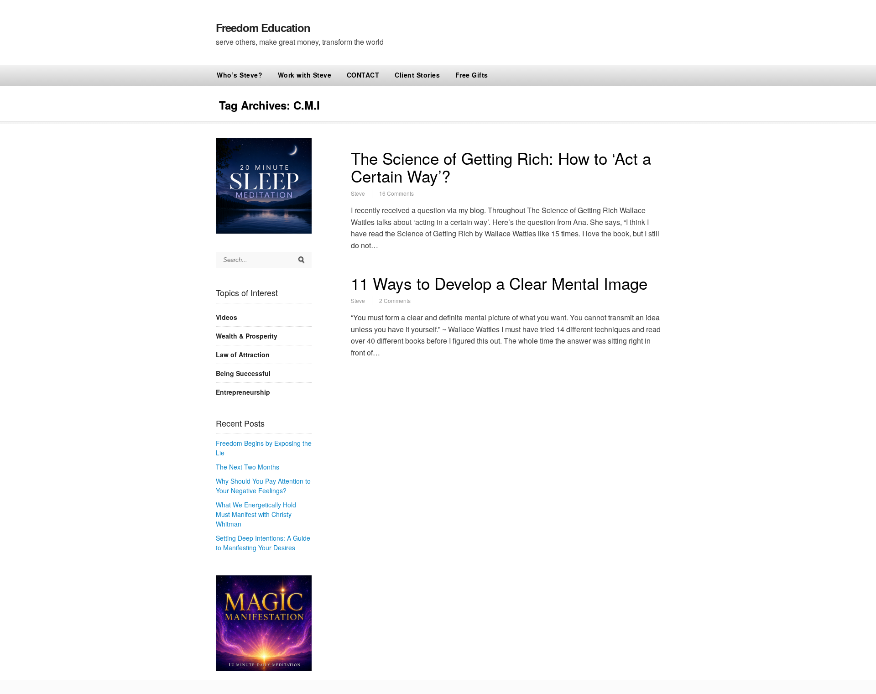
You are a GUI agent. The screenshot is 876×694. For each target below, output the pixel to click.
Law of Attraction (243, 354)
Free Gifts (471, 74)
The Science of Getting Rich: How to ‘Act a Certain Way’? (501, 166)
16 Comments (396, 193)
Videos (226, 317)
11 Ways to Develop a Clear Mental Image (499, 282)
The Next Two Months (247, 466)
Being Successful (243, 373)
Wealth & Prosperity (246, 335)
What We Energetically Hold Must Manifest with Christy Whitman (256, 514)
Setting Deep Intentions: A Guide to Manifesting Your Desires (263, 542)
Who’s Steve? (239, 74)
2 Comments (395, 300)
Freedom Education (263, 27)
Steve (358, 193)
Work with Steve (305, 74)
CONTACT (363, 74)
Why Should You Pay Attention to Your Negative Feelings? (263, 485)
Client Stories (417, 74)
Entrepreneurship (243, 392)
